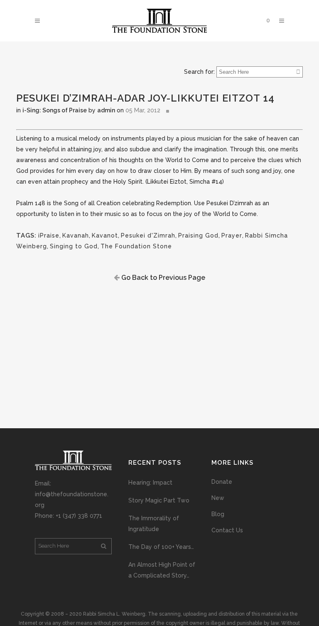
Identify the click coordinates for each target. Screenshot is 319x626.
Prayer (231, 235)
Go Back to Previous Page (162, 277)
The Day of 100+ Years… (161, 547)
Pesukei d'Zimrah (148, 235)
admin (106, 110)
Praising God (198, 235)
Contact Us (227, 530)
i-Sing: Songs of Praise (54, 110)
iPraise (48, 235)
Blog (217, 514)
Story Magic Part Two (158, 500)
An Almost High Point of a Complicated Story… (161, 570)
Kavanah (75, 235)
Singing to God (74, 246)
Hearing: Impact (150, 482)
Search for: (199, 71)
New (217, 498)
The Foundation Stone (136, 246)
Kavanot (105, 235)
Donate (221, 481)
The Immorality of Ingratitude (153, 523)
